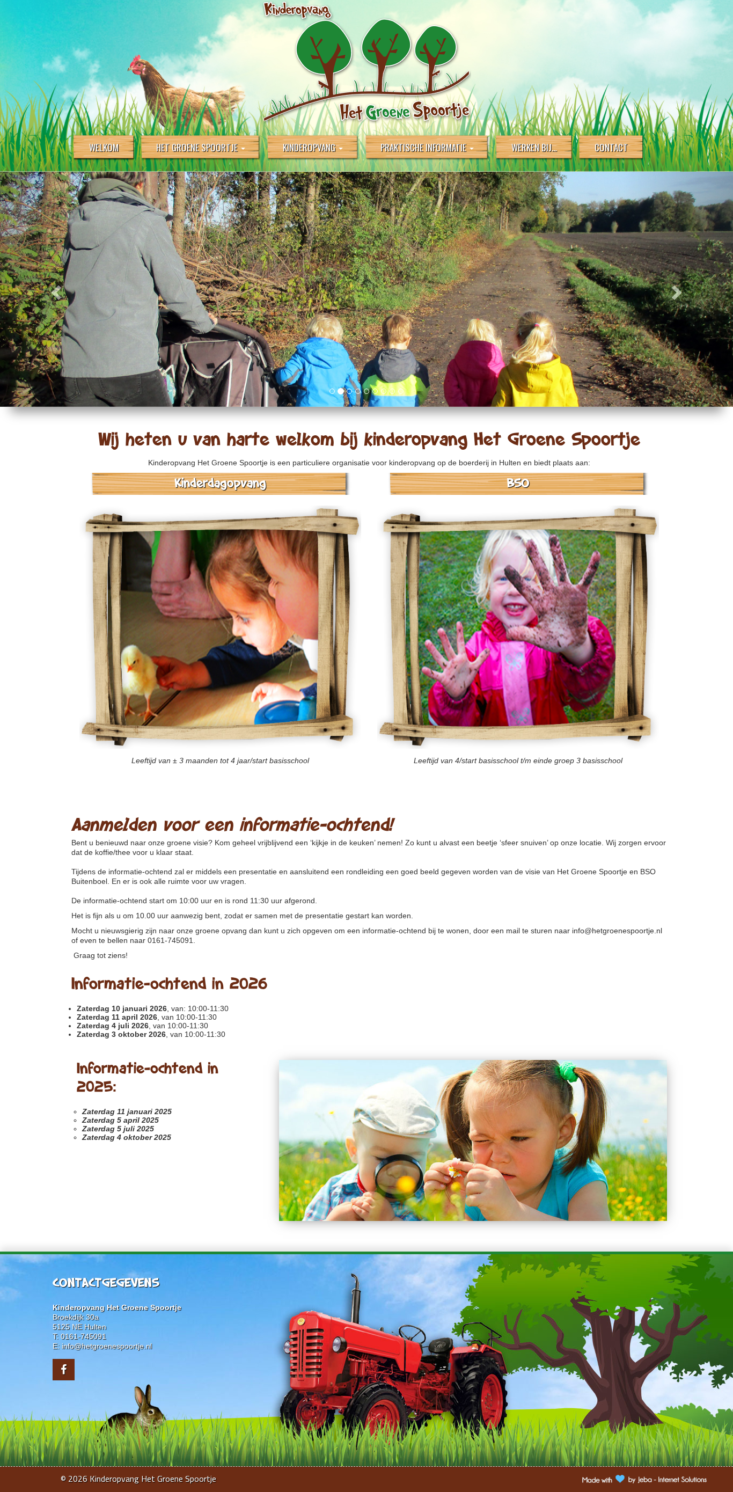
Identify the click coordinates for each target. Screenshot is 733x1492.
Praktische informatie (424, 147)
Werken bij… (534, 147)
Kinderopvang (310, 147)
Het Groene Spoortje (198, 147)
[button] (55, 289)
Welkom (104, 147)
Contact (611, 147)
